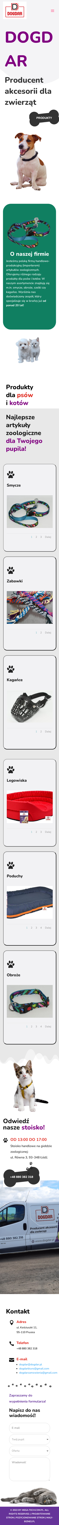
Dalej (48, 537)
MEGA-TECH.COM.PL (33, 1510)
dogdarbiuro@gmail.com (34, 1368)
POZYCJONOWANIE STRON (30, 1517)
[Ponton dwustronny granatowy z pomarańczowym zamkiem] (30, 918)
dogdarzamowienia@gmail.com (38, 1373)
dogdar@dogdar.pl (30, 1364)
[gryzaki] (30, 623)
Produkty (44, 118)
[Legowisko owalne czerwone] (30, 822)
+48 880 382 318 (21, 1177)
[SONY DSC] (30, 527)
